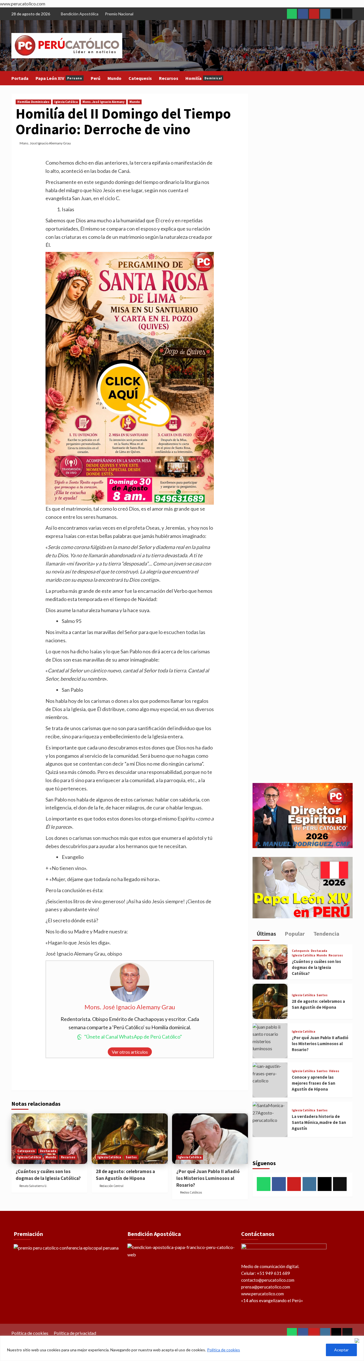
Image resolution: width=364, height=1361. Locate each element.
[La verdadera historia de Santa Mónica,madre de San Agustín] (270, 1119)
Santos (131, 1157)
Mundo (114, 78)
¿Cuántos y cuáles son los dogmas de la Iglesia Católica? (48, 1174)
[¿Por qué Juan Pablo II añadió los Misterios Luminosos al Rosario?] (210, 1138)
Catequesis (140, 78)
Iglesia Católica (66, 102)
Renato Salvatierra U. (33, 1186)
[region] (182, 1348)
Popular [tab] (294, 933)
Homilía (203, 78)
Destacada (48, 1151)
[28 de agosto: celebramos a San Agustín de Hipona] (129, 1138)
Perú (95, 78)
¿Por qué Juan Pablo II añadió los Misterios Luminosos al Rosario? (208, 1178)
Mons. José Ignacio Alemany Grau (45, 143)
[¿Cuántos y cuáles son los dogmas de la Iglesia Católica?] (49, 1138)
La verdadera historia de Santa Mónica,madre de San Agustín (319, 1122)
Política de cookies (223, 1349)
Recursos (168, 78)
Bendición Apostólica (79, 13)
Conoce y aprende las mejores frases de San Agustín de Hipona (313, 1083)
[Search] (349, 78)
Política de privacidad (75, 1333)
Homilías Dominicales (33, 102)
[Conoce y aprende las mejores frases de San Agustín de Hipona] (270, 1079)
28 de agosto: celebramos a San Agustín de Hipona (125, 1174)
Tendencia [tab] (325, 933)
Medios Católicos (191, 1192)
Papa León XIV (59, 78)
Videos (334, 1071)
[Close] (358, 1340)
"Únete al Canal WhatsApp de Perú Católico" (133, 1036)
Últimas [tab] (266, 933)
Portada (19, 78)
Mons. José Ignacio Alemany (103, 102)
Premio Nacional (119, 13)
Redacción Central (111, 1186)
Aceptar (341, 1349)
